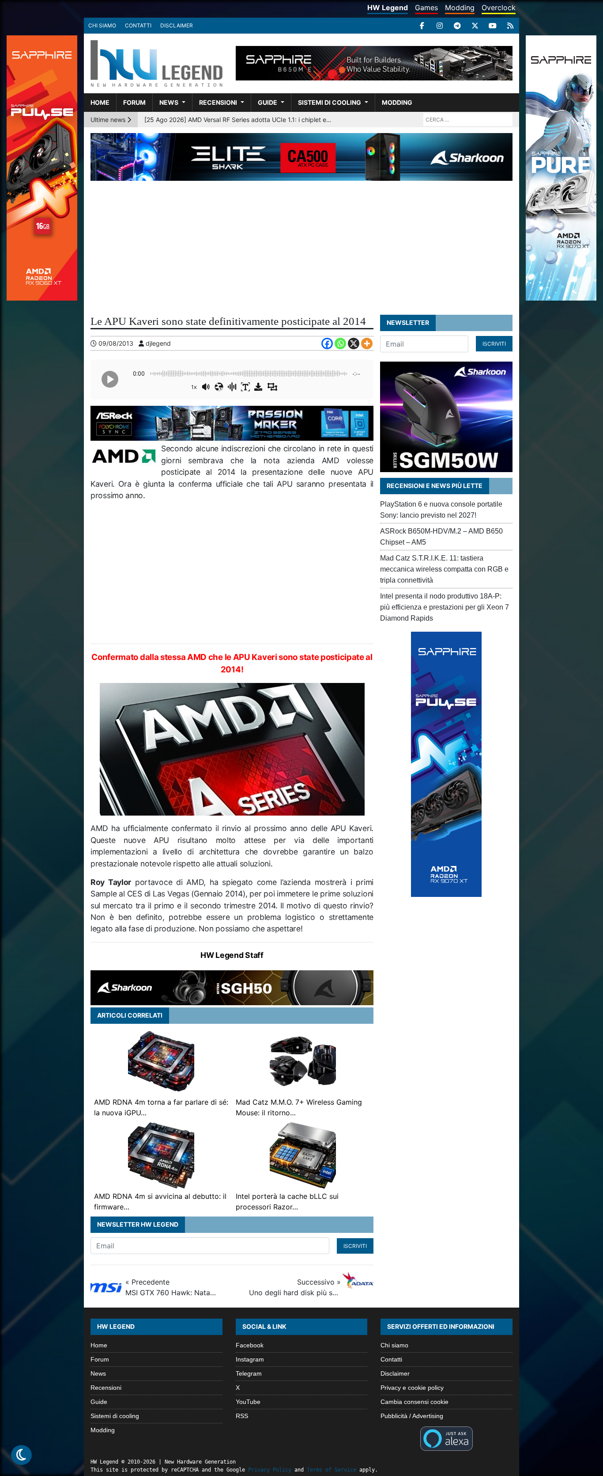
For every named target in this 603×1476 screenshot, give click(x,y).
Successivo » (295, 1287)
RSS (242, 1415)
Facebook (250, 1345)
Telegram (249, 1373)
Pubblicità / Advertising (412, 1415)
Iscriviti (355, 1246)
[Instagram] (439, 26)
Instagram (250, 1359)
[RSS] (510, 26)
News (168, 102)
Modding (460, 7)
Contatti (138, 25)
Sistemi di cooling (329, 102)
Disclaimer (176, 25)
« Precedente (171, 1287)
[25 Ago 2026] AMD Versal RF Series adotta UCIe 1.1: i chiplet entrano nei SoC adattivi (239, 119)
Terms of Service (331, 1470)
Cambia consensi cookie (414, 1401)
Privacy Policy (269, 1470)
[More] (367, 343)
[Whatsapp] (340, 343)
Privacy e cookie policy (412, 1387)
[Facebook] (422, 26)
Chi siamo (102, 25)
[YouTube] (492, 26)
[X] (475, 26)
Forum (134, 102)
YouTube (248, 1401)
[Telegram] (457, 26)
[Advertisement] (301, 247)
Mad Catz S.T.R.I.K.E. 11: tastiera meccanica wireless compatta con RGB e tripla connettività (444, 569)
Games (426, 7)
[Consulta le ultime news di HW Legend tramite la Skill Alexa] (446, 1438)
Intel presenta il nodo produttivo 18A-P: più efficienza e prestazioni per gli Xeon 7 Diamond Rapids (444, 607)
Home (99, 102)
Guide (267, 102)
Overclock (499, 7)
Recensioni (218, 102)
